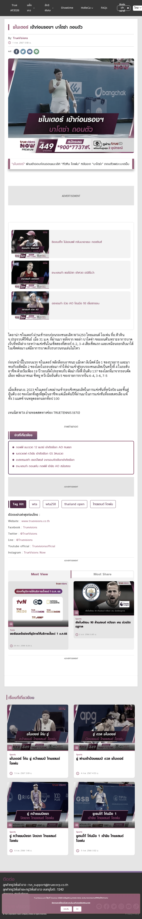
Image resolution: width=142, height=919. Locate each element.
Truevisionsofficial (43, 546)
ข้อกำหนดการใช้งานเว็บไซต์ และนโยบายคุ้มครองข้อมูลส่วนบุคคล (71, 902)
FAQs (104, 8)
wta (34, 504)
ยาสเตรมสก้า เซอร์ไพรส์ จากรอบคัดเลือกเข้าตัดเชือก (45, 460)
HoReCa (86, 8)
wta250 (51, 504)
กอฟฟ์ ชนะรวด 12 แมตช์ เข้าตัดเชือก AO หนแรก (44, 447)
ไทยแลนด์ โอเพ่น (103, 504)
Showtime (67, 8)
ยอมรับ (66, 909)
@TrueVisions (28, 533)
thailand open (74, 504)
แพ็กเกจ (29, 8)
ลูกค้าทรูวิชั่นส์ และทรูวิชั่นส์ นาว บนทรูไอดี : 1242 (33, 889)
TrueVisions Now (34, 552)
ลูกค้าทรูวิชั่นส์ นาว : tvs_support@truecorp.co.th (35, 885)
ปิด (77, 909)
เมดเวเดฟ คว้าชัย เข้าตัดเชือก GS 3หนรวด (39, 453)
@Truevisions (24, 540)
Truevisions (30, 527)
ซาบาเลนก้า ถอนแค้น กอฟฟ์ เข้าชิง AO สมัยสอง (43, 466)
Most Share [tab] (102, 574)
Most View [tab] (39, 574)
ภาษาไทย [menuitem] (134, 15)
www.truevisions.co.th (35, 521)
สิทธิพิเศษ (48, 8)
